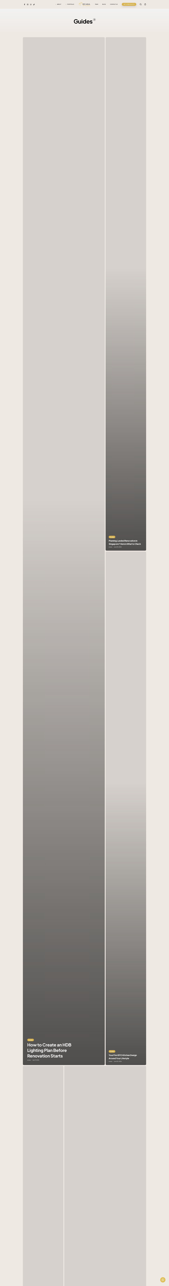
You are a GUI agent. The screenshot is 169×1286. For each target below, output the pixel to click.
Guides (31, 1040)
